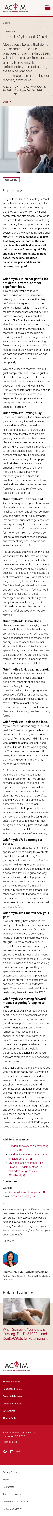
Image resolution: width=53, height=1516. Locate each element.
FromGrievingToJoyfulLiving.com (22, 1192)
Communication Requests (15, 1501)
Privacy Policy (10, 1472)
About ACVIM (9, 1418)
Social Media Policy (12, 1509)
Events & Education (12, 1396)
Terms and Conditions (13, 1494)
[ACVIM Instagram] (18, 1452)
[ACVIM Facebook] (5, 1452)
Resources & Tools (12, 1389)
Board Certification (12, 1381)
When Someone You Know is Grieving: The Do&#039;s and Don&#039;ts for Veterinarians (26, 1334)
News (7, 23)
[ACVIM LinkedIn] (12, 1452)
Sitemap (7, 1479)
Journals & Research (13, 1403)
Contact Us (8, 1487)
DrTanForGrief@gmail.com (26, 1196)
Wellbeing (11, 180)
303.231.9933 (10, 1442)
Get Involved (9, 1411)
